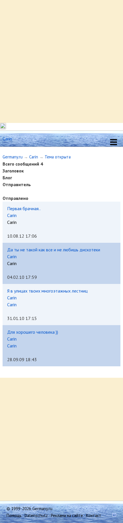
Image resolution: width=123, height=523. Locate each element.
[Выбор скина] (112, 515)
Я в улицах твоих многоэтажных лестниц (47, 291)
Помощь (14, 515)
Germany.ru (13, 157)
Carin (33, 157)
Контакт (93, 515)
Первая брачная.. (24, 208)
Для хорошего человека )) (32, 332)
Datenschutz (36, 515)
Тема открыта (58, 157)
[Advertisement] (61, 61)
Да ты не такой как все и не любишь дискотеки (53, 249)
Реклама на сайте (67, 515)
